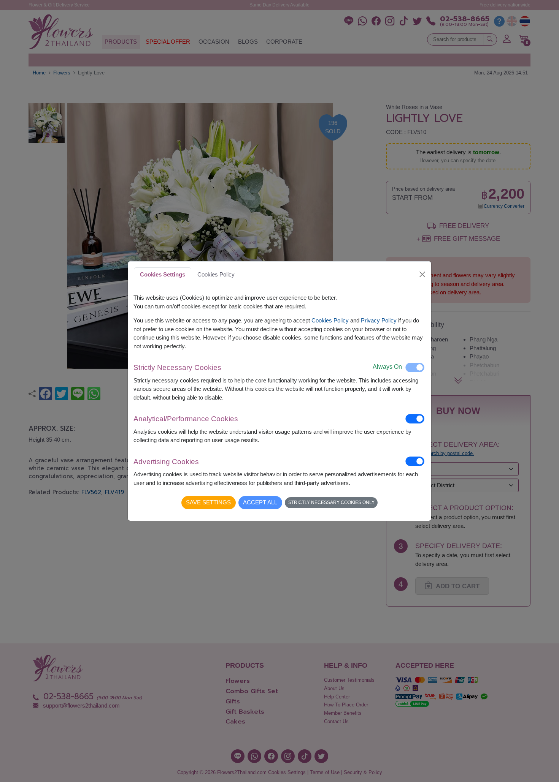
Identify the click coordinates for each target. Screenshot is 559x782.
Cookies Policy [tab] (216, 274)
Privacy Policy (379, 320)
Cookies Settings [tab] (162, 274)
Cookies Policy (330, 320)
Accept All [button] (260, 502)
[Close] (422, 274)
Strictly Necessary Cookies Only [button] (331, 502)
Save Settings (208, 502)
